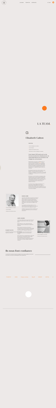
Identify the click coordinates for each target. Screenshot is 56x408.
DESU (40, 162)
